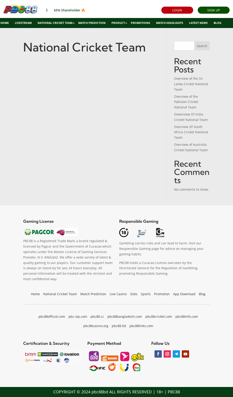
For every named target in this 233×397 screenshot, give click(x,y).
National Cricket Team (55, 23)
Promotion (162, 294)
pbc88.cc (97, 316)
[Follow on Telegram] (176, 354)
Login (177, 10)
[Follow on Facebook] (158, 354)
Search (202, 46)
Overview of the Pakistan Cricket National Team (186, 102)
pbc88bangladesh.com (124, 316)
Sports (146, 294)
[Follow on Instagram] (167, 354)
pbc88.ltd (119, 326)
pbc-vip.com (77, 316)
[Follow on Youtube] (185, 354)
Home (35, 294)
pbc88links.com (141, 326)
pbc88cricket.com (158, 316)
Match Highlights (169, 23)
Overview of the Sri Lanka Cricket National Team (191, 84)
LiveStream (23, 23)
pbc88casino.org (95, 326)
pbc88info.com (186, 316)
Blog (217, 23)
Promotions (140, 23)
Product (118, 23)
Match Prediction (92, 23)
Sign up (213, 10)
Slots (133, 294)
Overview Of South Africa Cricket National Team (191, 132)
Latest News (198, 23)
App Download (184, 294)
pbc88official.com (51, 316)
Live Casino (118, 294)
